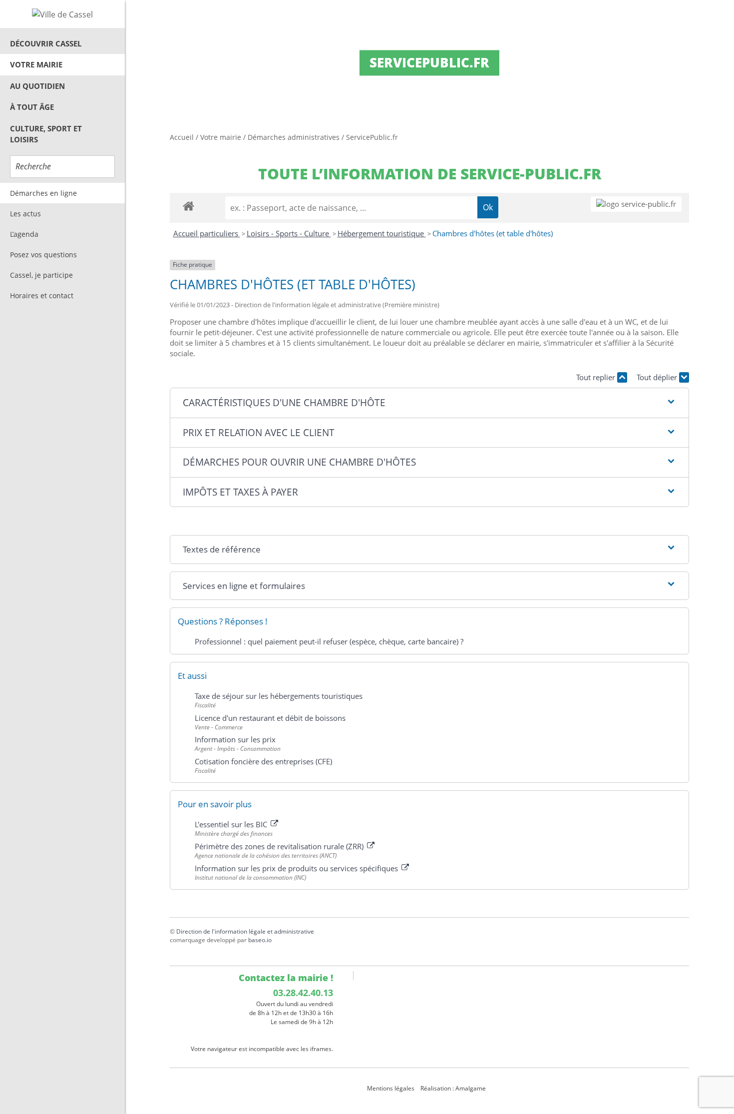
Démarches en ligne (43, 193)
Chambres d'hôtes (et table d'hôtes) (492, 233)
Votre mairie (36, 64)
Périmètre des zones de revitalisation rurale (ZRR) (280, 846)
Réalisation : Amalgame (453, 1088)
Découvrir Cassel (45, 43)
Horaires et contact (41, 295)
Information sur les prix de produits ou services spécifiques (297, 868)
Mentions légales (390, 1088)
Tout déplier (658, 377)
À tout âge (32, 107)
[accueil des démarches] (188, 205)
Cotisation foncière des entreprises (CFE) (263, 761)
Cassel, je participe (41, 275)
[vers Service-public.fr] (636, 204)
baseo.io (260, 940)
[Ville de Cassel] (62, 14)
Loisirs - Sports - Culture (289, 233)
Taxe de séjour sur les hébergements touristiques (279, 696)
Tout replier (596, 377)
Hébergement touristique (382, 233)
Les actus (25, 213)
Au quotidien (37, 86)
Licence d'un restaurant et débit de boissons (270, 718)
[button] (429, 403)
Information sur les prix (235, 739)
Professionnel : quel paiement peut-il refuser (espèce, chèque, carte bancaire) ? (329, 641)
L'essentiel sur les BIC (232, 824)
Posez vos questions (43, 254)
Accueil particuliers (206, 233)
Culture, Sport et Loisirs (46, 134)
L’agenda (24, 234)
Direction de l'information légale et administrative (245, 931)
